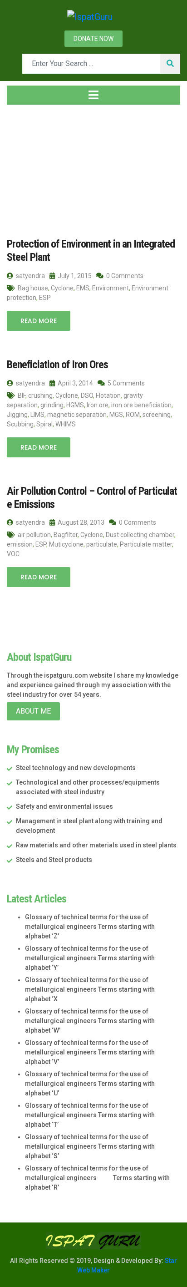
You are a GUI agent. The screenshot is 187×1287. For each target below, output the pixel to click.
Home (24, 166)
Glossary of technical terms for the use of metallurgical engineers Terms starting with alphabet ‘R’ (97, 1178)
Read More (38, 320)
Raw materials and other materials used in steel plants (96, 845)
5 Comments (125, 383)
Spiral (44, 424)
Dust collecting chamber (140, 534)
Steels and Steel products (54, 859)
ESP (45, 297)
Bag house (33, 288)
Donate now (93, 38)
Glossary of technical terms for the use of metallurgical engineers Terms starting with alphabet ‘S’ (90, 1146)
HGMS (75, 405)
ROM (133, 414)
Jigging (17, 414)
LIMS (37, 414)
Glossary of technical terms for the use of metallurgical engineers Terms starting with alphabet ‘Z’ (90, 926)
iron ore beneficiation (141, 405)
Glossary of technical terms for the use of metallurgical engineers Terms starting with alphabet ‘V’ (90, 1052)
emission (20, 544)
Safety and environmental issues (64, 806)
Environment (110, 288)
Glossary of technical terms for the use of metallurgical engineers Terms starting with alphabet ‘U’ (90, 1083)
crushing (40, 395)
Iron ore (97, 405)
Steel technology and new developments (76, 767)
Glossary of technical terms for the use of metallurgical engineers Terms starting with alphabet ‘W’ (90, 1021)
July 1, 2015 (74, 275)
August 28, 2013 (80, 522)
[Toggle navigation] (93, 95)
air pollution (34, 534)
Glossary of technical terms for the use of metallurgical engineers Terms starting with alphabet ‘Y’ (90, 958)
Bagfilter (66, 534)
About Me (33, 711)
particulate (101, 544)
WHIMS (65, 424)
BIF (21, 395)
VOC (13, 553)
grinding (52, 405)
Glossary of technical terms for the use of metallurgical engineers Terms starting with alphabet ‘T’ (90, 1115)
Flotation (108, 395)
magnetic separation (77, 414)
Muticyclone (66, 544)
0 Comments (124, 275)
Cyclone (62, 288)
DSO (87, 395)
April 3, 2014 (74, 383)
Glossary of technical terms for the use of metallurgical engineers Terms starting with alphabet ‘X (90, 989)
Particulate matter (146, 544)
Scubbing (20, 424)
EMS (82, 288)
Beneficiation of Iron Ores (57, 364)
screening (157, 414)
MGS (116, 414)
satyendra (30, 275)
